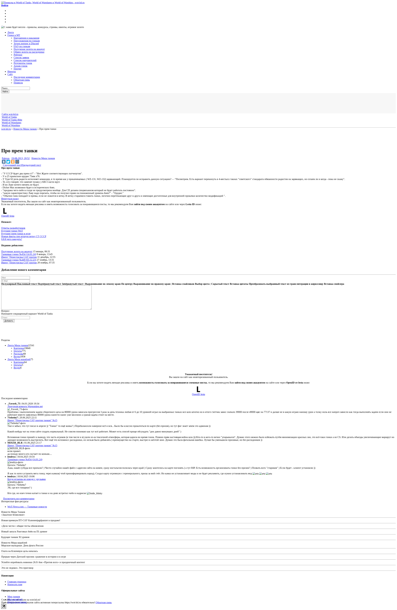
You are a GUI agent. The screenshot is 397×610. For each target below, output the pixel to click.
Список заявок (21, 57)
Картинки (19, 348)
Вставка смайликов (183, 284)
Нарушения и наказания (26, 38)
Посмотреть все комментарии (18, 498)
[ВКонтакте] (4, 162)
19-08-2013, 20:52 (20, 158)
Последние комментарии (27, 77)
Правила (18, 82)
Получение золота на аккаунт (29, 49)
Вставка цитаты (239, 284)
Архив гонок (20, 66)
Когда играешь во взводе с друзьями (26, 479)
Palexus (5, 158)
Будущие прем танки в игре (16, 233)
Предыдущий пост (31, 165)
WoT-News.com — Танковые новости (27, 506)
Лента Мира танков (17, 345)
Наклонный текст (27, 284)
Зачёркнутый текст (72, 284)
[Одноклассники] (13, 162)
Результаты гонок (23, 63)
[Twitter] (8, 162)
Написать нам (14, 584)
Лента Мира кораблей (19, 359)
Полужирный (8, 284)
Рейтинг (18, 54)
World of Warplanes (11, 122)
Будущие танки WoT (12, 230)
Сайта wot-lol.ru (10, 114)
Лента (10, 32)
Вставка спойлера (334, 284)
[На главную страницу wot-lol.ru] (43, 2)
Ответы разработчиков (13, 228)
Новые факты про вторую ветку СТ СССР (23, 236)
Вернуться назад (10, 198)
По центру (127, 284)
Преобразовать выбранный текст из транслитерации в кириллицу (286, 284)
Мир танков (13, 596)
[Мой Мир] (17, 162)
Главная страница (16, 581)
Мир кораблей (14, 599)
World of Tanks (9, 117)
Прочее (17, 68)
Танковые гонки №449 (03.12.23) (18, 260)
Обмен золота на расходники (29, 52)
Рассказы (18, 353)
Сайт (10, 74)
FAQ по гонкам (22, 46)
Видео (17, 356)
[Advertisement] (77, 103)
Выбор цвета (202, 284)
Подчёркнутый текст (49, 284)
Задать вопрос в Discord (26, 43)
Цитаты (18, 351)
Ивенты (11, 71)
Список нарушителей (25, 60)
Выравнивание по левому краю (103, 284)
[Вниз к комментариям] (2, 165)
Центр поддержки (17, 602)
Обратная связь (22, 80)
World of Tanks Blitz (12, 119)
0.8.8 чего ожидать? (11, 239)
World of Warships (11, 125)
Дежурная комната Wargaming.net (25, 406)
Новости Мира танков (43, 158)
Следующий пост (12, 165)
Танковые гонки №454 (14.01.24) (18, 254)
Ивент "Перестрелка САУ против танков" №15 (32, 420)
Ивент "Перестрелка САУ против (19, 257)
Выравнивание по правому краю (151, 284)
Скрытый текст (220, 284)
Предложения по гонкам (27, 40)
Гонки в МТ (13, 35)
